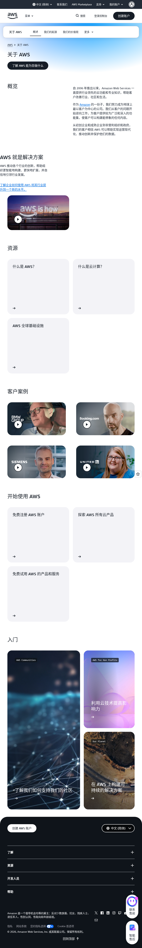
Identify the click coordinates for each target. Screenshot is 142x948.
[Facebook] (102, 913)
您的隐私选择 (38, 926)
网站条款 (21, 926)
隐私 (10, 926)
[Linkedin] (107, 913)
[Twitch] (119, 913)
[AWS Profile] (132, 4)
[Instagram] (113, 913)
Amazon (85, 104)
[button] (124, 16)
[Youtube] (125, 913)
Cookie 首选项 (66, 926)
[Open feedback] (138, 474)
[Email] (96, 921)
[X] (96, 913)
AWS (10, 44)
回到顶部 (69, 939)
